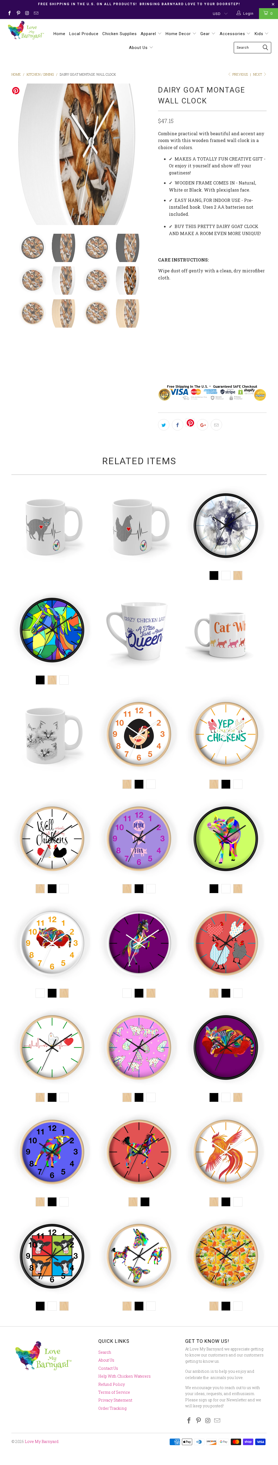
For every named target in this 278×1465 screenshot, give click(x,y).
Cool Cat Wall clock (52, 944)
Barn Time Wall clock (139, 1257)
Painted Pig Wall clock (226, 840)
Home (59, 33)
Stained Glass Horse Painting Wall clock (52, 631)
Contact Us (108, 1368)
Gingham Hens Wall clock (226, 944)
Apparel (149, 33)
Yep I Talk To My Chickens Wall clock (226, 735)
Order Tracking (112, 1408)
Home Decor (179, 33)
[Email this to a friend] (216, 424)
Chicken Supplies (119, 33)
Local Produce (84, 33)
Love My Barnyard (42, 1441)
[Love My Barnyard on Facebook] (9, 13)
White (189, 349)
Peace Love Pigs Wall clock (139, 840)
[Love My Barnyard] (25, 30)
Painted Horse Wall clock (139, 1153)
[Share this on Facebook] (177, 424)
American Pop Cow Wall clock (52, 1257)
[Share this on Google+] (202, 424)
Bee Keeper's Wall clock (226, 1257)
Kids (260, 33)
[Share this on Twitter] (163, 424)
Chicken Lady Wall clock (139, 735)
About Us (139, 47)
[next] (145, 154)
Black (167, 349)
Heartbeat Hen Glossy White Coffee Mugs (139, 526)
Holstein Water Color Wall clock (226, 526)
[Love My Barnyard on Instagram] (26, 13)
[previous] (19, 154)
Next (258, 74)
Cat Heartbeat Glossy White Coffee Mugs (52, 526)
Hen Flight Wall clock (226, 1153)
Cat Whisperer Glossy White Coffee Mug (226, 631)
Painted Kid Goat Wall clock (52, 1153)
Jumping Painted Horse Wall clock (139, 944)
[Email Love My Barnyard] (35, 13)
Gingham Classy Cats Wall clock (139, 1048)
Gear (205, 33)
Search (104, 1352)
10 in (166, 301)
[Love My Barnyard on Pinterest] (17, 13)
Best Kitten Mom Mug (52, 735)
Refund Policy (111, 1384)
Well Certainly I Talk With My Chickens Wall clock (52, 840)
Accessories (233, 33)
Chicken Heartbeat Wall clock (52, 1048)
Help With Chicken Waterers (124, 1376)
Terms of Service (114, 1392)
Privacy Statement (115, 1400)
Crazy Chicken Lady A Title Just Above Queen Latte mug (139, 631)
